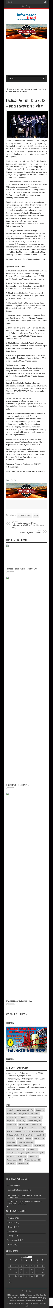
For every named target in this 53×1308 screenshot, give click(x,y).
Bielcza (40, 1110)
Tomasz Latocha (14, 1160)
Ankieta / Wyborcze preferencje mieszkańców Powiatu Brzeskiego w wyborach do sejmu (27, 1086)
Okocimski (39, 1135)
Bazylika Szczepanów (24, 1110)
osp (20, 1138)
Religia (10, 1231)
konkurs (40, 1128)
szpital (22, 1156)
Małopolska (13, 1135)
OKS (10, 1138)
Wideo (9, 1244)
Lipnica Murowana (35, 1131)
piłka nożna (39, 1138)
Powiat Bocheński (25, 1142)
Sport (9, 1236)
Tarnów (33, 1156)
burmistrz (24, 1117)
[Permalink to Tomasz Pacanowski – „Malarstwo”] (26, 546)
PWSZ (20, 1149)
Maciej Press (13, 1073)
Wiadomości (12, 1240)
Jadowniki (35, 1124)
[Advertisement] (26, 58)
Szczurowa (38, 1153)
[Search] (45, 2)
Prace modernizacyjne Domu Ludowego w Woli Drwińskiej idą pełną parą (28, 524)
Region (10, 1227)
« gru (9, 1282)
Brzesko (12, 1117)
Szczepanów (23, 1153)
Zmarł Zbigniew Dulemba (30, 532)
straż (11, 1153)
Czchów (36, 1117)
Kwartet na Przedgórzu (16, 1131)
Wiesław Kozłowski (32, 1160)
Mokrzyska (26, 1135)
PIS (28, 1138)
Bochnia (11, 1113)
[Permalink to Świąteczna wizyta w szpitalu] (26, 795)
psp (10, 1149)
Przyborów (39, 1146)
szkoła (11, 1156)
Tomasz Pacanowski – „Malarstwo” (21, 569)
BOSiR (35, 1113)
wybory (11, 1163)
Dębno (21, 1121)
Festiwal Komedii (24, 515)
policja (11, 1142)
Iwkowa (23, 1124)
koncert (29, 1128)
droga (10, 1121)
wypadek (23, 1163)
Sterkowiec (32, 1149)
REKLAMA (10, 1059)
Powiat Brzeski (14, 1146)
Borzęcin (24, 1113)
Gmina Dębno (34, 1121)
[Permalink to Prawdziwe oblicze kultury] (26, 579)
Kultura (19, 89)
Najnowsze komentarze (17, 1068)
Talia (36, 515)
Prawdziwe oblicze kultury (17, 785)
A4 (10, 1110)
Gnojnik (11, 1124)
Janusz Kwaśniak (15, 1128)
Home (11, 89)
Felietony (11, 1218)
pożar (27, 1146)
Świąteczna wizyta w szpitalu (19, 1001)
